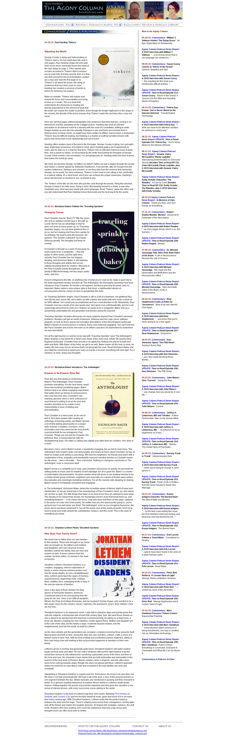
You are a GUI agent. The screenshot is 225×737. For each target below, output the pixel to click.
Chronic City (63, 696)
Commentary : (159, 37)
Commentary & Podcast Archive (158, 659)
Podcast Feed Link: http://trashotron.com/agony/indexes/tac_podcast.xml (112, 733)
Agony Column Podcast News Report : (161, 49)
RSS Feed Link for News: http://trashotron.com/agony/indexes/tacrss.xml (112, 730)
